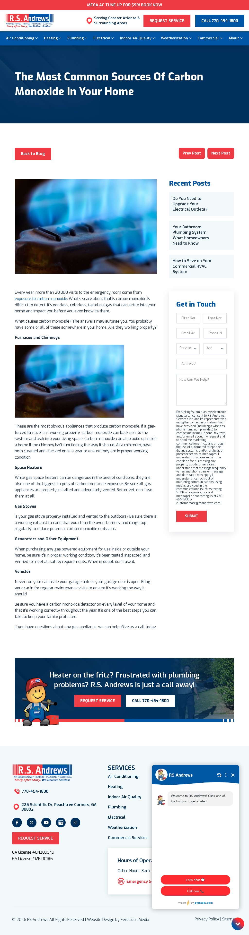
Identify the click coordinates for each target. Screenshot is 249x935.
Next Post (220, 153)
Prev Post (192, 153)
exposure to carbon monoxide (41, 298)
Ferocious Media (135, 919)
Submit (191, 516)
